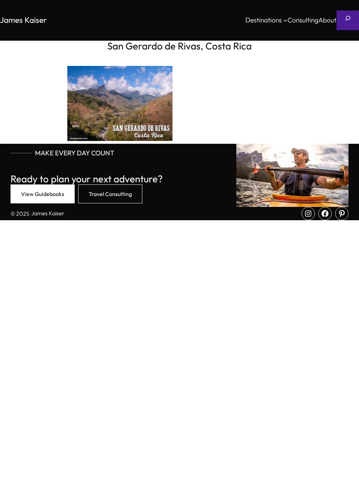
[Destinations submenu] (285, 20)
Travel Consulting (110, 193)
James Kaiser (23, 20)
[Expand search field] (348, 20)
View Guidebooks (42, 193)
